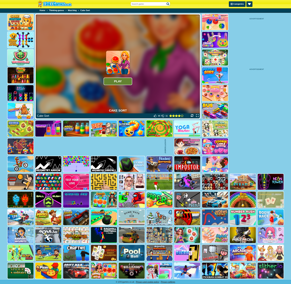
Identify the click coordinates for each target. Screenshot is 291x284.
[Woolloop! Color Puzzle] (20, 110)
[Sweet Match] (215, 93)
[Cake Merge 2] (215, 22)
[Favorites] (249, 4)
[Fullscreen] (197, 115)
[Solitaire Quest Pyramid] (242, 181)
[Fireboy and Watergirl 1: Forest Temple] (20, 199)
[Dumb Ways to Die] (131, 217)
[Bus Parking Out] (215, 110)
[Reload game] (192, 115)
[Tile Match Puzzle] (215, 57)
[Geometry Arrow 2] (103, 164)
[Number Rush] (242, 217)
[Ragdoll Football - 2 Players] (103, 235)
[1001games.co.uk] (55, 4)
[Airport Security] (20, 235)
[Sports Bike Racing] (187, 181)
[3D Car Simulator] (131, 235)
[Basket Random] (20, 181)
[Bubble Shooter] (76, 164)
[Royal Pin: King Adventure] (20, 146)
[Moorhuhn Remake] (187, 217)
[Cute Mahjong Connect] (215, 128)
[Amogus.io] (131, 199)
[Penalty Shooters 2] (159, 181)
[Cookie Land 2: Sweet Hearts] (215, 146)
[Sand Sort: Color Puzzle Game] (48, 128)
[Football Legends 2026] (48, 252)
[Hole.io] (48, 235)
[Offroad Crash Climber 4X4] (76, 217)
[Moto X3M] (20, 164)
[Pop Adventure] (242, 199)
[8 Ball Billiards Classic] (131, 270)
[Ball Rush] (48, 199)
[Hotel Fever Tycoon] (242, 270)
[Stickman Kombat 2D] (215, 270)
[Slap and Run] (20, 252)
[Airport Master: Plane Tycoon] (159, 270)
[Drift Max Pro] (76, 270)
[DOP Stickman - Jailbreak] (215, 252)
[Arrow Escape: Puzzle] (103, 181)
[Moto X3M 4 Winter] (159, 217)
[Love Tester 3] (76, 181)
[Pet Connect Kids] (103, 128)
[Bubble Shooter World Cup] (48, 181)
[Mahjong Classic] (270, 199)
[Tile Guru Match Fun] (187, 235)
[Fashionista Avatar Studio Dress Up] (270, 235)
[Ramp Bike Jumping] (20, 217)
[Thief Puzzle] (187, 199)
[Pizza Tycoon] (48, 270)
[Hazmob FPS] (242, 235)
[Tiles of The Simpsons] (159, 235)
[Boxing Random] (159, 252)
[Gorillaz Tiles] (215, 181)
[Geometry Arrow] (48, 164)
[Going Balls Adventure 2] (103, 217)
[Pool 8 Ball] (131, 252)
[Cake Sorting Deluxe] (20, 22)
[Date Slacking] (215, 164)
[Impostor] (187, 164)
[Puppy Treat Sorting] (20, 39)
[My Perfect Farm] (48, 217)
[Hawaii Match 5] (103, 270)
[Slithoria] (131, 128)
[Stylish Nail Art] (215, 235)
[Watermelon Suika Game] (20, 57)
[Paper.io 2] (159, 199)
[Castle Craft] (20, 128)
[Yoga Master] (187, 128)
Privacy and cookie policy (147, 282)
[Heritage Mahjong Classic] (103, 252)
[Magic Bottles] (76, 128)
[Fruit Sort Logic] (20, 75)
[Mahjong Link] (76, 235)
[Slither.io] (270, 270)
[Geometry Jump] (76, 199)
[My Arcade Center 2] (242, 252)
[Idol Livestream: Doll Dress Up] (270, 252)
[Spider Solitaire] (20, 270)
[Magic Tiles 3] (187, 252)
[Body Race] (270, 217)
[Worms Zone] (215, 217)
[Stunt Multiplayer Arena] (215, 199)
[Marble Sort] (215, 75)
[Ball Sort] (20, 93)
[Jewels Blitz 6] (103, 199)
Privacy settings (168, 282)
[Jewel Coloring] (215, 39)
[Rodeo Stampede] (159, 164)
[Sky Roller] (187, 270)
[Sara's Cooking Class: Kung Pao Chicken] (187, 146)
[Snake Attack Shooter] (159, 128)
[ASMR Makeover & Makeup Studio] (131, 181)
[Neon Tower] (270, 181)
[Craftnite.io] (76, 252)
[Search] (168, 4)
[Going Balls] (131, 164)
